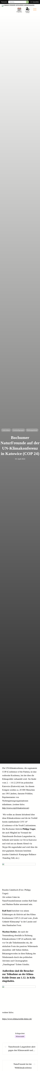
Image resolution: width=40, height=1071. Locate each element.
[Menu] (34, 9)
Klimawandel (20, 1036)
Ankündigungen (18, 430)
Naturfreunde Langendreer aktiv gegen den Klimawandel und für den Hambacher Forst (22, 1049)
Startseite (4, 2)
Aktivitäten (6, 430)
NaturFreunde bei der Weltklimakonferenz (23, 1066)
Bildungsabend (32, 430)
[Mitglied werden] (27, 10)
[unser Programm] (19, 9)
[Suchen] (27, 2)
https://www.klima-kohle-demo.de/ (17, 1019)
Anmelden (35, 2)
